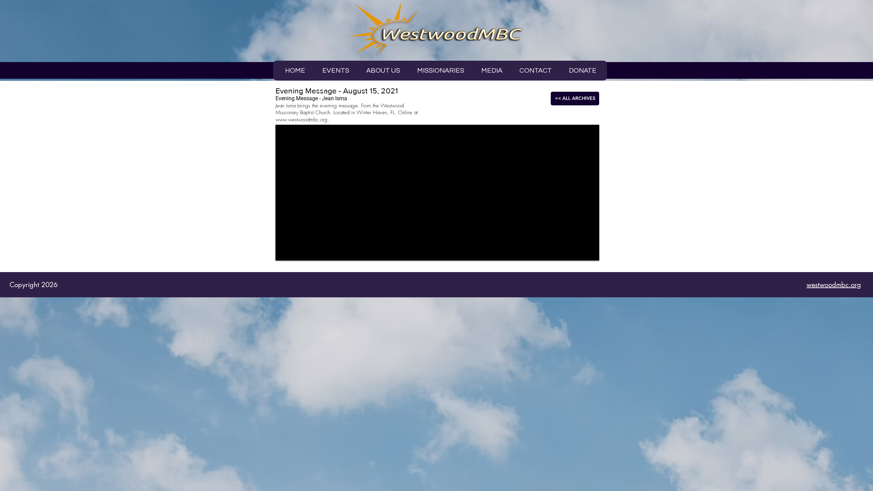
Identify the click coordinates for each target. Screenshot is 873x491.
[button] (492, 70)
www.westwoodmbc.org (301, 119)
